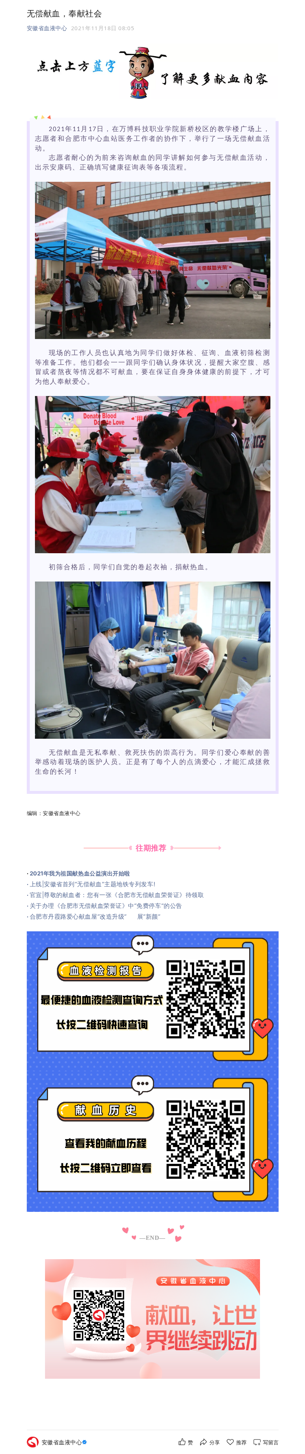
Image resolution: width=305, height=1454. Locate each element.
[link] (65, 1442)
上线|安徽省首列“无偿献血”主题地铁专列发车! (92, 884)
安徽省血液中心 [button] (47, 28)
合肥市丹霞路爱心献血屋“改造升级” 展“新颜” (95, 916)
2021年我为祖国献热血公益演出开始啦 (80, 873)
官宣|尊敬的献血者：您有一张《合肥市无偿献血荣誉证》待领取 (117, 895)
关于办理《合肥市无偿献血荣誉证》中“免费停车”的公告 (106, 905)
